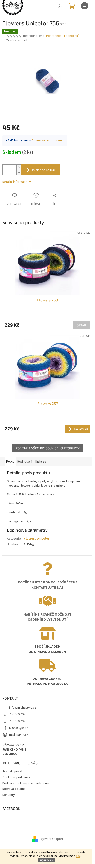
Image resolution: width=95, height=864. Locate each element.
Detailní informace (14, 182)
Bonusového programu (47, 140)
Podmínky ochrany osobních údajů (25, 783)
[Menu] (84, 5)
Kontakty (8, 795)
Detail (82, 325)
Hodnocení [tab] (24, 461)
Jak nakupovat (12, 771)
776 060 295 (17, 714)
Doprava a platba (14, 789)
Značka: (16, 40)
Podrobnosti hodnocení (62, 36)
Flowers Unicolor (37, 538)
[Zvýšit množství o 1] (18, 167)
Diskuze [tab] (40, 461)
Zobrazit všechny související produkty (48, 448)
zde (78, 856)
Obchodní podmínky (16, 777)
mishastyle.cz (18, 735)
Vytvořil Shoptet (52, 839)
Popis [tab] (10, 461)
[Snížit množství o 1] (18, 172)
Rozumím (46, 860)
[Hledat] (60, 5)
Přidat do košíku (43, 170)
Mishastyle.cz (18, 728)
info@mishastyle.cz (22, 707)
